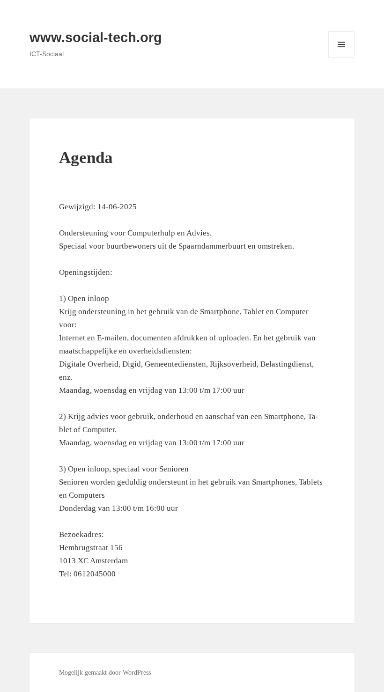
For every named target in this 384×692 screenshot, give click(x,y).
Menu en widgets (341, 57)
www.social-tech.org (96, 37)
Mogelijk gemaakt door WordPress (105, 672)
